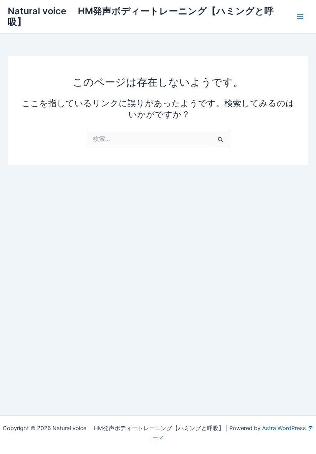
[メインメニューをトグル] (300, 16)
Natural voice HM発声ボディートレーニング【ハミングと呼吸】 (141, 16)
